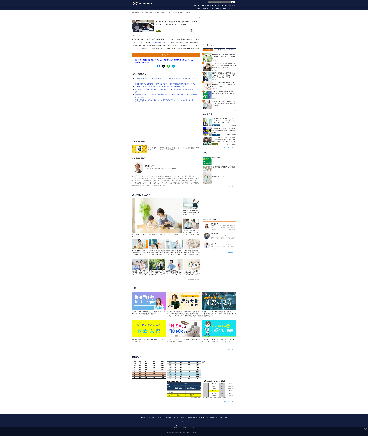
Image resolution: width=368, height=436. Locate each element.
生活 (198, 9)
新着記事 (196, 6)
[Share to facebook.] (158, 66)
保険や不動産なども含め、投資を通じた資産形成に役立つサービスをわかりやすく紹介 (165, 100)
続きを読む (166, 55)
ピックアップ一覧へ (228, 147)
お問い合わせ (204, 417)
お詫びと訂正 (223, 417)
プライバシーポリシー (179, 417)
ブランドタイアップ (228, 6)
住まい (218, 9)
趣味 (223, 9)
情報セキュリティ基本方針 (165, 417)
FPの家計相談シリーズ (160, 42)
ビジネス (205, 9)
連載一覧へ (231, 349)
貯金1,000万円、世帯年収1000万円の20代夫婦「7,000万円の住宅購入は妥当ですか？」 (165, 84)
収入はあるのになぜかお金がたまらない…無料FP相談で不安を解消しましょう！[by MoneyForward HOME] (164, 61)
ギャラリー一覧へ (229, 401)
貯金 (144, 36)
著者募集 (212, 417)
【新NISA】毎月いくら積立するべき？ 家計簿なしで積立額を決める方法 (160, 86)
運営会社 (154, 417)
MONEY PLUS (135, 12)
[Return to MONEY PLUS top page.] (142, 3)
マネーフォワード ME (184, 421)
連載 (203, 6)
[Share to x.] (163, 66)
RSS (217, 417)
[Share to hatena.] (173, 66)
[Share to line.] (168, 66)
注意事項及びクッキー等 (193, 417)
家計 (134, 36)
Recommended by (192, 279)
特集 (208, 6)
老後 (211, 9)
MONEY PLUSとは (145, 417)
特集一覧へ (231, 186)
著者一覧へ (231, 252)
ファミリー (230, 9)
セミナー (215, 6)
